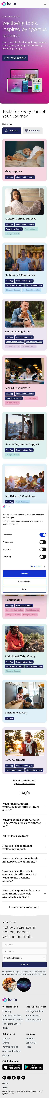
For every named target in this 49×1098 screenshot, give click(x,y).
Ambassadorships (11, 1051)
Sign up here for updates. (24, 783)
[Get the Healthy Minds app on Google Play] (33, 1067)
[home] (8, 4)
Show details (36, 566)
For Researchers (34, 1019)
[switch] (42, 542)
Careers (6, 1055)
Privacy (5, 1083)
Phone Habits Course (12, 1019)
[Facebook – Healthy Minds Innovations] (9, 1078)
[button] (45, 4)
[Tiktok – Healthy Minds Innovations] (14, 1078)
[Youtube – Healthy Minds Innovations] (23, 1078)
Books (5, 1028)
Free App (6, 1011)
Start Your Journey (15, 58)
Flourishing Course (11, 1023)
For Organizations (34, 1011)
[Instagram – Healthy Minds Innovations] (4, 1078)
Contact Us (31, 1042)
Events (5, 1042)
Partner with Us (10, 1047)
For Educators (33, 1015)
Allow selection (24, 581)
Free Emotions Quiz (11, 1015)
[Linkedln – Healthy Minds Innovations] (18, 1078)
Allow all (24, 574)
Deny (24, 589)
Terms (4, 1087)
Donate (6, 1038)
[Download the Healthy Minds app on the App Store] (12, 1067)
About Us (30, 1038)
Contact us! (35, 907)
